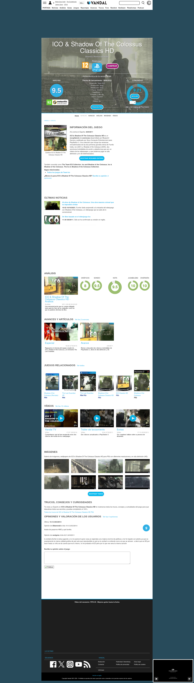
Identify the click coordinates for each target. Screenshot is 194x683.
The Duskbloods (72, 2)
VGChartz (101, 670)
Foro (107, 8)
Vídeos (115, 116)
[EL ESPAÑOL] (149, 3)
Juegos (76, 8)
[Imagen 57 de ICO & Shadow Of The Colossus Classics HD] (110, 482)
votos (137, 108)
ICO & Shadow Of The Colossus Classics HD (97, 47)
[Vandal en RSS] (87, 664)
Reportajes (85, 8)
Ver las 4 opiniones (110, 516)
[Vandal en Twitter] (61, 664)
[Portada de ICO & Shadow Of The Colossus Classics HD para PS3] (55, 138)
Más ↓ (82, 3)
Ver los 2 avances (82, 319)
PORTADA (46, 8)
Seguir (134, 96)
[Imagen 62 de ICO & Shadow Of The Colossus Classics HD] (83, 466)
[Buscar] (143, 3)
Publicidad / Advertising (123, 661)
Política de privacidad (122, 664)
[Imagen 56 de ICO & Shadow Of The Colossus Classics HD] (137, 482)
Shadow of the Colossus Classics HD (106, 394)
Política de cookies (140, 664)
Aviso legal (137, 661)
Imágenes (107, 116)
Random (113, 8)
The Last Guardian (87, 393)
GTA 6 (66, 4)
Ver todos (80, 365)
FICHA (77, 116)
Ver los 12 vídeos (62, 406)
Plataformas (131, 8)
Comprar (112, 66)
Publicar (50, 567)
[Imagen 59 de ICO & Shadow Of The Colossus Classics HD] (56, 482)
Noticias (55, 8)
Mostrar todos (96, 494)
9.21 (137, 90)
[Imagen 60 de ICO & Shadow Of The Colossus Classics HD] (137, 466)
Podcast (141, 8)
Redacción (101, 661)
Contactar (101, 664)
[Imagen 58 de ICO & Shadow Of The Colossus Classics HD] (83, 482)
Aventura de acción (101, 56)
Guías (69, 8)
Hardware (122, 8)
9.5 (56, 90)
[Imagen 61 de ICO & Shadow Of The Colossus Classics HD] (110, 466)
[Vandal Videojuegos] (97, 2)
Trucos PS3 (97, 107)
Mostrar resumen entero (91, 158)
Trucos (101, 8)
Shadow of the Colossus (139, 394)
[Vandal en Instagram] (70, 664)
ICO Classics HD (122, 393)
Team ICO (101, 83)
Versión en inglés (97, 675)
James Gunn (59, 4)
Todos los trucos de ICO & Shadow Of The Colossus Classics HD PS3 (69, 512)
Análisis (63, 8)
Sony (101, 85)
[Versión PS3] (97, 67)
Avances (93, 8)
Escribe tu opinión (100, 176)
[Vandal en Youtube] (78, 664)
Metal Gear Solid (60, 2)
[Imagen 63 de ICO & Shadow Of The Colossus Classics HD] (56, 466)
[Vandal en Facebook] (53, 664)
